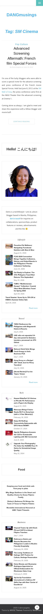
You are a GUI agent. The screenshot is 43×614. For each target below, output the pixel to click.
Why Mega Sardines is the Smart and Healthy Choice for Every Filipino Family (21, 495)
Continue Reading (21, 121)
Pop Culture (21, 44)
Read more (33, 308)
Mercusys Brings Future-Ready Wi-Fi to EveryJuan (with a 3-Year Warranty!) (24, 412)
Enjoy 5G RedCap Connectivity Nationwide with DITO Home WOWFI (25, 423)
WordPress (37, 610)
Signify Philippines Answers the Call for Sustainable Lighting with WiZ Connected (25, 434)
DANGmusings (22, 14)
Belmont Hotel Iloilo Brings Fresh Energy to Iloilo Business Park (24, 351)
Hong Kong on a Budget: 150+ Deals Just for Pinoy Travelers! (24, 362)
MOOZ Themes (16, 610)
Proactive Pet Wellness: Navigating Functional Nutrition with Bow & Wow (24, 247)
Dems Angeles (16, 67)
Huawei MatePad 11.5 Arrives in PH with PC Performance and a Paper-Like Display (25, 400)
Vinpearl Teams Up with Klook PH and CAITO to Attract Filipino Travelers (25, 530)
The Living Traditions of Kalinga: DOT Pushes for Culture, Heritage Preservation (25, 555)
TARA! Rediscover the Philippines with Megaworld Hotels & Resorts (24, 326)
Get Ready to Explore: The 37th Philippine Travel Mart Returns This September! (24, 274)
